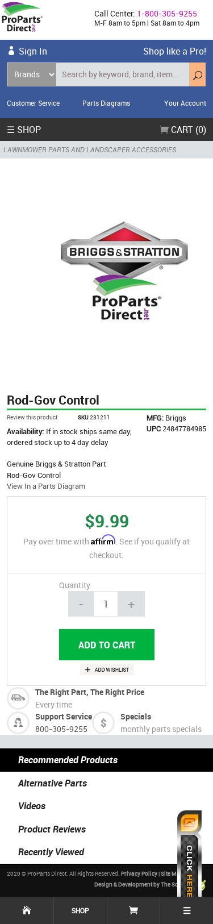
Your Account (185, 102)
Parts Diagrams (106, 102)
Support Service (63, 716)
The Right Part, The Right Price (89, 691)
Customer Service (33, 102)
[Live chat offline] (189, 861)
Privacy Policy (139, 873)
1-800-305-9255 (167, 13)
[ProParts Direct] (42, 20)
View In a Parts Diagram (46, 486)
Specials (135, 716)
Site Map (172, 873)
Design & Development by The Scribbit (143, 884)
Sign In (33, 51)
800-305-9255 (61, 728)
